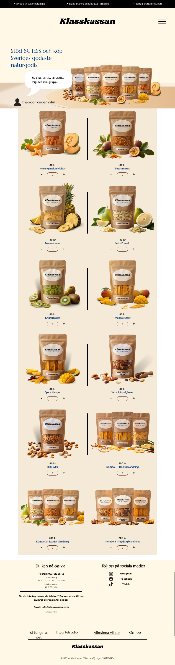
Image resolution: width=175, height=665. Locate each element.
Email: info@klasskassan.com (51, 607)
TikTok (126, 584)
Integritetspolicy (67, 632)
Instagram (126, 573)
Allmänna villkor (107, 632)
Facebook (126, 579)
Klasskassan (88, 21)
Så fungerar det (39, 634)
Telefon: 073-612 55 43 (51, 573)
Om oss (135, 632)
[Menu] (162, 22)
